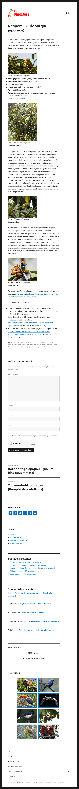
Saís (56, 294)
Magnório (39, 347)
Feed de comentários (18, 540)
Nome (10, 405)
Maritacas (39, 294)
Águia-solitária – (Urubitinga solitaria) (26, 562)
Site (9, 425)
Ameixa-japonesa (52, 344)
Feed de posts (15, 537)
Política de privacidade (24, 783)
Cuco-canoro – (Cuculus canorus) (23, 574)
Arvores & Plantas (47, 342)
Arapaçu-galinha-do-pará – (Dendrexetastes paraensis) (33, 568)
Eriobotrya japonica (28, 347)
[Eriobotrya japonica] (34, 63)
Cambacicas (18, 297)
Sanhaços (30, 294)
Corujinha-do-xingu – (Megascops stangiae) (28, 565)
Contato (11, 776)
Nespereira (52, 347)
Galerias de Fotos (15, 771)
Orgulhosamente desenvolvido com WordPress (48, 783)
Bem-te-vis (48, 294)
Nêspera (45, 347)
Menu (67, 13)
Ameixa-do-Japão (27, 344)
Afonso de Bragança (17, 342)
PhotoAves (11, 783)
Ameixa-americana (14, 344)
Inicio (10, 756)
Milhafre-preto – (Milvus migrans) (24, 571)
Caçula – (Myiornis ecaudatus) (33, 612)
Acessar (13, 535)
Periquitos (21, 294)
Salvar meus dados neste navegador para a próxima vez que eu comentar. (34, 436)
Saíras (10, 297)
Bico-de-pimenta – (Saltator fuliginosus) (36, 630)
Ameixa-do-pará (39, 344)
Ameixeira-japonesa (14, 347)
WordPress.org (16, 543)
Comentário (14, 374)
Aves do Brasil (13, 761)
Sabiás (26, 297)
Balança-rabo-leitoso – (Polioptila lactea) (34, 604)
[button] (77, 2)
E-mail (10, 415)
